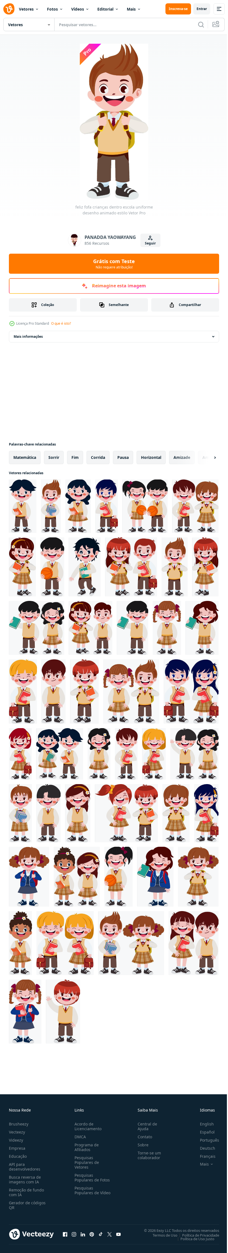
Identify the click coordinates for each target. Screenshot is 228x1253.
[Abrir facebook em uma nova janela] (65, 1234)
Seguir (150, 243)
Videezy (16, 1140)
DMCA (79, 1136)
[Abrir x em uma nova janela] (109, 1234)
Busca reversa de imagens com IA (25, 1179)
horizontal (151, 457)
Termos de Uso (160, 1234)
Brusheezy (18, 1124)
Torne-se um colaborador (147, 1155)
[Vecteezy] (8, 8)
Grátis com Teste (114, 264)
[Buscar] (201, 24)
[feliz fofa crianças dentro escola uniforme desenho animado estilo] (22, 506)
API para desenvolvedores (24, 1167)
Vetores (26, 9)
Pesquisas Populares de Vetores (85, 1162)
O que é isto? (61, 323)
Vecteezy (17, 1132)
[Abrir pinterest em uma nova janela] (92, 1234)
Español (203, 1132)
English (203, 1124)
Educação (18, 1156)
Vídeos (77, 9)
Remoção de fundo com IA (26, 1192)
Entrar (202, 8)
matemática (24, 457)
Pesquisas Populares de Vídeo (85, 1192)
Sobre (140, 1144)
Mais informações (28, 336)
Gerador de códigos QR (27, 1205)
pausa (123, 457)
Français (203, 1156)
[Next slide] (206, 457)
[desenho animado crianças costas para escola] (63, 1012)
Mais (131, 9)
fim (75, 457)
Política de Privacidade (196, 1234)
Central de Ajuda (145, 1126)
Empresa (17, 1148)
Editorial (105, 9)
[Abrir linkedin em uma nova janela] (83, 1234)
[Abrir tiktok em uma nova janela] (100, 1234)
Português (205, 1140)
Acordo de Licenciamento (86, 1126)
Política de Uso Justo (193, 1238)
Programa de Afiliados (85, 1147)
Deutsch (203, 1148)
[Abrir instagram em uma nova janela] (74, 1234)
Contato (142, 1136)
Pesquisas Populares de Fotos (91, 1178)
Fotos (52, 9)
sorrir (53, 457)
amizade (182, 457)
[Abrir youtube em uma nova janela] (118, 1234)
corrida (98, 457)
